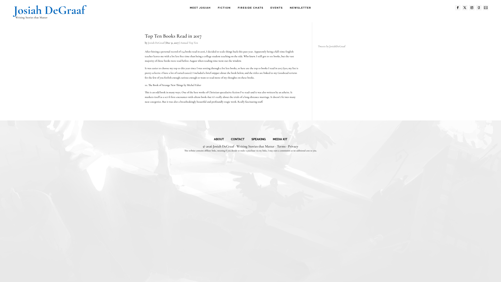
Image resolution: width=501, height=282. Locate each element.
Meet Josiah (200, 7)
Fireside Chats (250, 7)
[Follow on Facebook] (457, 7)
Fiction (224, 7)
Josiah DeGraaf (156, 42)
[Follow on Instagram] (472, 7)
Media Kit (280, 139)
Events (276, 7)
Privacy (293, 146)
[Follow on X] (465, 7)
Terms (281, 146)
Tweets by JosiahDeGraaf (331, 46)
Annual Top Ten (189, 42)
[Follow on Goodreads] (479, 7)
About (219, 139)
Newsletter (300, 7)
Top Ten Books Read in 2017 (173, 36)
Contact (237, 139)
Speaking (258, 139)
